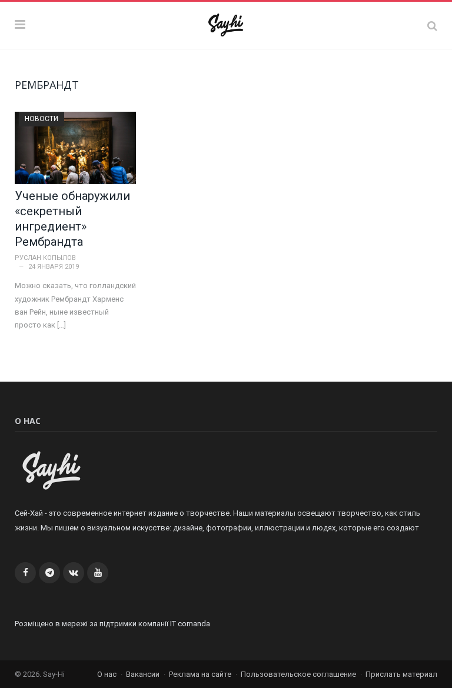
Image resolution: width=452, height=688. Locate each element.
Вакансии (142, 674)
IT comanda (190, 623)
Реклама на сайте (200, 674)
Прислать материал (401, 674)
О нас (107, 674)
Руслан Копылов (45, 258)
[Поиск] (432, 25)
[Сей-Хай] (226, 24)
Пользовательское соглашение (298, 674)
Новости (41, 119)
